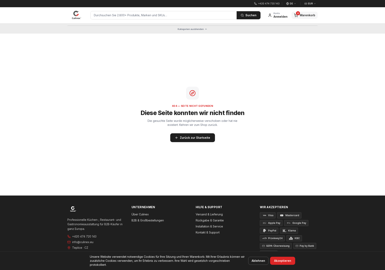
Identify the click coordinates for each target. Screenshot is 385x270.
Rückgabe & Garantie (210, 220)
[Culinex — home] (76, 15)
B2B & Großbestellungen (148, 220)
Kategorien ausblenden (191, 29)
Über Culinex (140, 214)
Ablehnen (258, 260)
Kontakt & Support (208, 232)
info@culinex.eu (82, 242)
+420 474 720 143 (84, 236)
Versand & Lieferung (209, 214)
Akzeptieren (282, 260)
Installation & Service (209, 226)
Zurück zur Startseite (195, 137)
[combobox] (164, 15)
